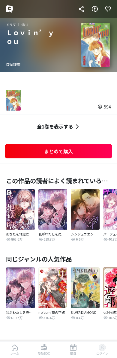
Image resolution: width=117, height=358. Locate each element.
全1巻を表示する (55, 126)
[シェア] (81, 9)
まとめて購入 (58, 151)
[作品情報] (95, 9)
